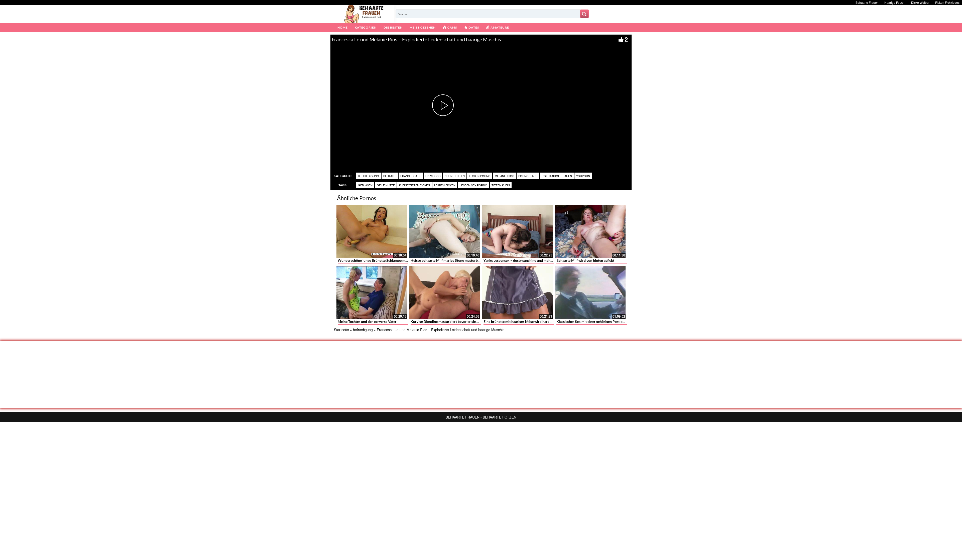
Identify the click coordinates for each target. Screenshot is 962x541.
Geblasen (365, 185)
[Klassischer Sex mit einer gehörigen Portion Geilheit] (590, 292)
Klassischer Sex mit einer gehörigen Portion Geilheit (597, 321)
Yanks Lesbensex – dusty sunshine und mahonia (520, 260)
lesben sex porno (473, 185)
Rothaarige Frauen (557, 176)
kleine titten (455, 176)
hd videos (432, 176)
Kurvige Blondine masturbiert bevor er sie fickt (447, 321)
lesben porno (480, 176)
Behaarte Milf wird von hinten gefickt (585, 260)
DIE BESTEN (393, 27)
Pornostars (527, 176)
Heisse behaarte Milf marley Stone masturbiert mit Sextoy (456, 260)
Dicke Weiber (920, 2)
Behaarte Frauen (867, 2)
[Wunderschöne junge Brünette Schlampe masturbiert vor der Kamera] (371, 231)
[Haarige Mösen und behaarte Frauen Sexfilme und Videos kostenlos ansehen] (364, 13)
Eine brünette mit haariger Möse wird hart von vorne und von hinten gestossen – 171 (549, 321)
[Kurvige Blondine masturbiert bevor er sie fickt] (444, 292)
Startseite (341, 329)
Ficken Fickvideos (947, 2)
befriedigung (368, 176)
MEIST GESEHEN (423, 27)
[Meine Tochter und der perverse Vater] (371, 292)
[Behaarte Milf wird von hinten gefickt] (590, 231)
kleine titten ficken (414, 185)
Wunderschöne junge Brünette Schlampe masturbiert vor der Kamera (392, 260)
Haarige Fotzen (894, 2)
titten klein (501, 185)
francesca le (410, 176)
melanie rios (504, 176)
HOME (342, 27)
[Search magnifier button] (584, 14)
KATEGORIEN (366, 27)
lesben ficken (444, 185)
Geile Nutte (386, 185)
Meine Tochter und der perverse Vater (367, 321)
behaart (389, 176)
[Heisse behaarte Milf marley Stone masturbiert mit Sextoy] (444, 231)
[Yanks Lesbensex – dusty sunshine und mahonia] (517, 231)
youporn (583, 176)
